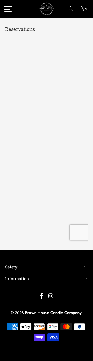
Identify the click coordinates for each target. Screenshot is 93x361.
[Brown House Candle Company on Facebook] (41, 297)
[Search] (71, 9)
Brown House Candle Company (53, 313)
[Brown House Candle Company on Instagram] (51, 297)
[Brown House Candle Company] (46, 9)
